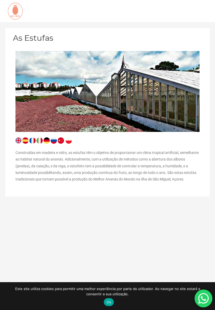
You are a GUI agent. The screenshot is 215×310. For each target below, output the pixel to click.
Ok (108, 302)
